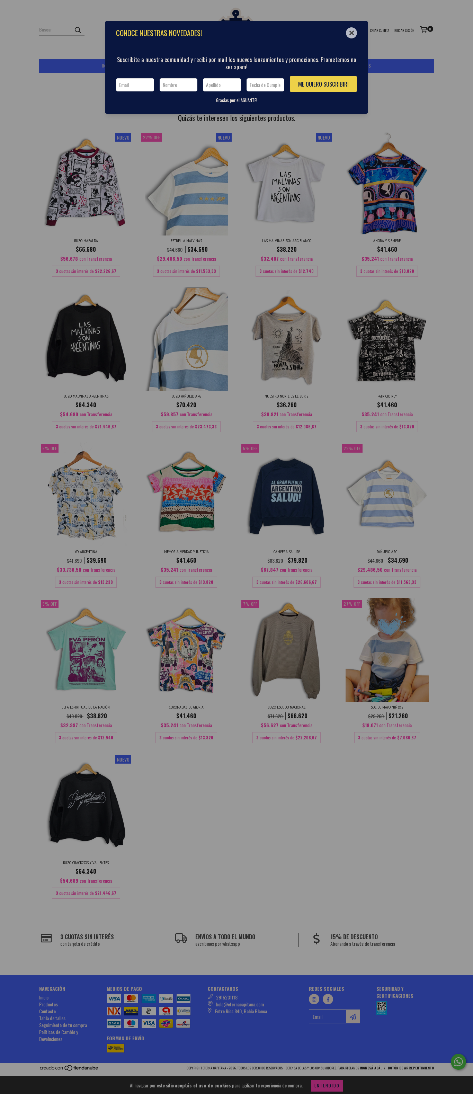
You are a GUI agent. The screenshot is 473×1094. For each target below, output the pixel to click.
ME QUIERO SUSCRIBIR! (323, 84)
